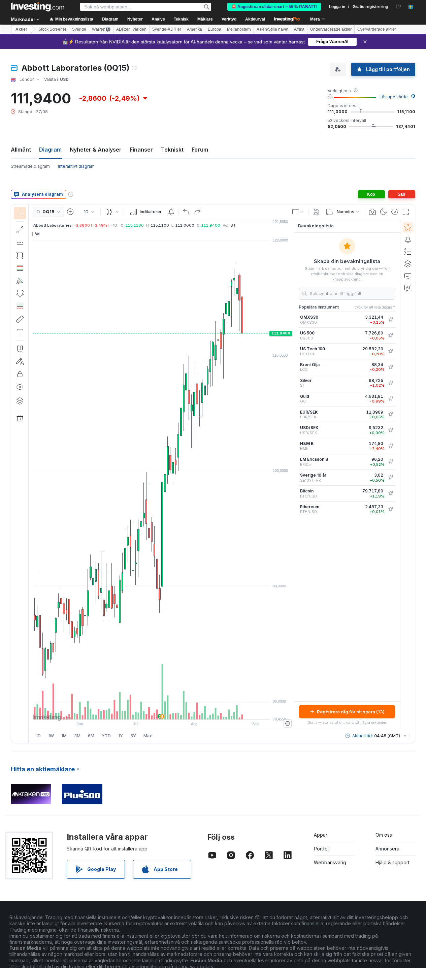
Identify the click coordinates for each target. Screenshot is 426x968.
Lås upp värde (394, 96)
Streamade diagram (30, 166)
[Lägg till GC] (390, 399)
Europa (214, 29)
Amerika (194, 29)
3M (77, 735)
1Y (120, 735)
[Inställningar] (288, 723)
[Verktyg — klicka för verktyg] (20, 319)
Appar (320, 835)
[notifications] (398, 6)
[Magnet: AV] (20, 349)
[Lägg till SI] (390, 383)
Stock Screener (52, 29)
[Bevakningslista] (407, 227)
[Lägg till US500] (390, 335)
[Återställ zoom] (179, 711)
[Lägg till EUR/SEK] (390, 414)
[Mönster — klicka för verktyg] (20, 294)
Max (147, 735)
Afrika (299, 29)
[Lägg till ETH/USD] (390, 509)
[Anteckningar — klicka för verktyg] (20, 332)
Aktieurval (255, 19)
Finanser (141, 149)
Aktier (21, 29)
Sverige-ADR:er (166, 29)
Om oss (383, 835)
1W (51, 735)
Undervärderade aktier (331, 29)
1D (38, 735)
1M (64, 735)
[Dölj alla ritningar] (20, 387)
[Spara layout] (316, 212)
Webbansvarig (330, 862)
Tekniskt (172, 149)
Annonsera (387, 848)
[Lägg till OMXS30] (390, 319)
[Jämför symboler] (70, 212)
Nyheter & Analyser (96, 149)
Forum (200, 149)
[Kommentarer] (407, 275)
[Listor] (407, 251)
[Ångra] (186, 212)
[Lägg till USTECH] (390, 351)
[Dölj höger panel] (292, 474)
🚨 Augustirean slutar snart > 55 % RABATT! (274, 6)
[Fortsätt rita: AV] (20, 361)
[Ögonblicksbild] (372, 212)
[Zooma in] (152, 711)
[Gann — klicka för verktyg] (20, 281)
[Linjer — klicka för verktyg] (20, 230)
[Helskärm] (406, 212)
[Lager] (20, 401)
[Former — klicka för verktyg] (20, 255)
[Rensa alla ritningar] (20, 418)
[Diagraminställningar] (395, 212)
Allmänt (21, 149)
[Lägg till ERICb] (390, 461)
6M (91, 735)
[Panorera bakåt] (161, 711)
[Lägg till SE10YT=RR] (390, 477)
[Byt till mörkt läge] (384, 212)
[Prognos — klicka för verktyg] (20, 306)
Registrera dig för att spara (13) (351, 711)
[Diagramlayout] (298, 212)
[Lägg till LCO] (390, 367)
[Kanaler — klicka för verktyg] (20, 242)
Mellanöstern (239, 29)
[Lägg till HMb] (390, 446)
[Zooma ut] (143, 711)
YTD (106, 735)
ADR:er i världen (131, 29)
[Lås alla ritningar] (20, 374)
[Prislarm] (171, 212)
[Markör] (20, 213)
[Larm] (407, 239)
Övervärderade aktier (376, 29)
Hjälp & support (392, 862)
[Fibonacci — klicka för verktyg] (20, 268)
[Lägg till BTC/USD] (390, 493)
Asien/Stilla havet (272, 29)
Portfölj (322, 848)
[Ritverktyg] (31, 473)
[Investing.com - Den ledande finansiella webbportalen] (37, 6)
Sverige (79, 29)
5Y (133, 735)
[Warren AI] (407, 288)
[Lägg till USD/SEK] (390, 430)
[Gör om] (197, 212)
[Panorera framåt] (170, 711)
